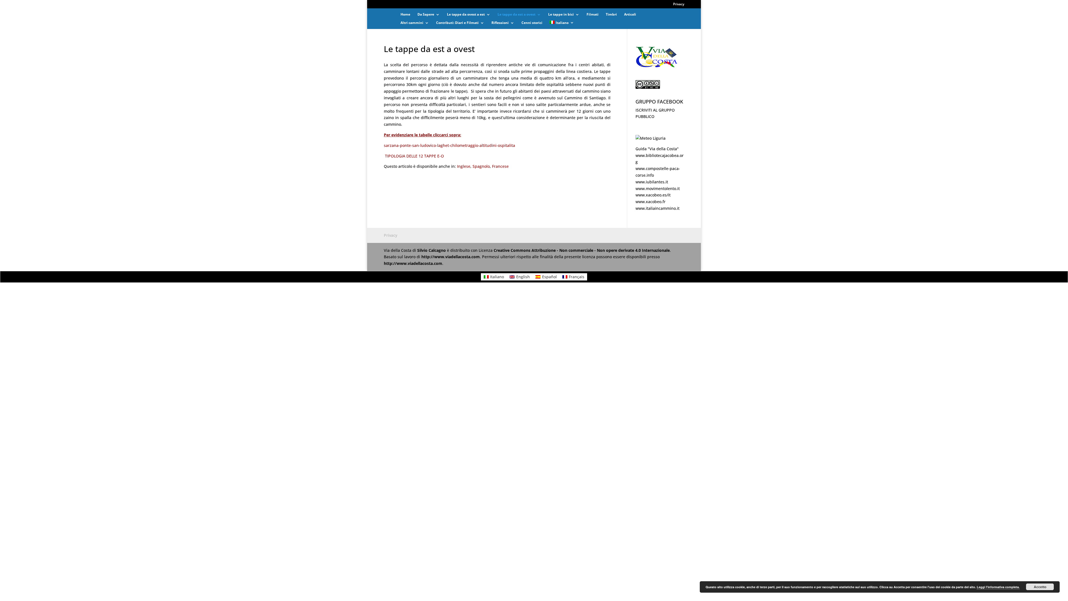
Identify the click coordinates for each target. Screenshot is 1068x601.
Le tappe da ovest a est (466, 15)
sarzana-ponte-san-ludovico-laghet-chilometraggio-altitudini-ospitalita (449, 145)
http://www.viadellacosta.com (450, 256)
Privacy (678, 4)
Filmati (593, 15)
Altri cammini (411, 23)
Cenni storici (531, 23)
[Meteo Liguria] (651, 138)
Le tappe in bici (561, 15)
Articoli (630, 15)
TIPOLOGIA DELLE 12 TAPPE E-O (414, 156)
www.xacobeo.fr (651, 201)
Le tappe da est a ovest (516, 15)
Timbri (611, 15)
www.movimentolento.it (658, 188)
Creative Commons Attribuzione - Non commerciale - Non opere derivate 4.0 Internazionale (582, 250)
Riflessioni (500, 23)
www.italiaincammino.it (657, 208)
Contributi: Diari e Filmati (457, 23)
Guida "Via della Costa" (657, 148)
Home (405, 15)
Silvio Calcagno (432, 250)
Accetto (1040, 586)
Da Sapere (425, 15)
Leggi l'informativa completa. (998, 587)
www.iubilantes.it (652, 181)
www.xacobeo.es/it (653, 195)
